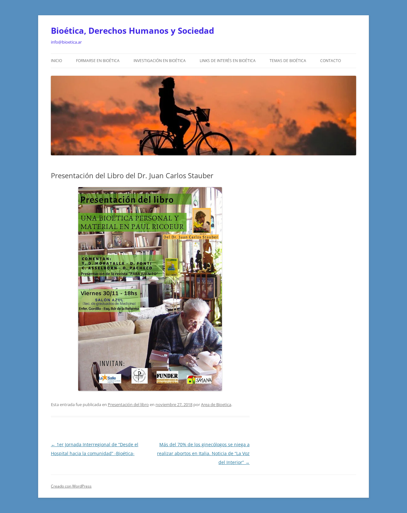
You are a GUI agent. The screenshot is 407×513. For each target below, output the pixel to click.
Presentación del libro (128, 404)
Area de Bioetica (216, 404)
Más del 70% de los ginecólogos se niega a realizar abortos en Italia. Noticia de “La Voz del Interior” (203, 453)
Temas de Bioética (288, 60)
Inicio (56, 60)
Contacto (330, 60)
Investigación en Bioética (160, 60)
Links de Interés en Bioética (228, 60)
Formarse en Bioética (98, 60)
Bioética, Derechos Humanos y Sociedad (132, 30)
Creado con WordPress (71, 486)
